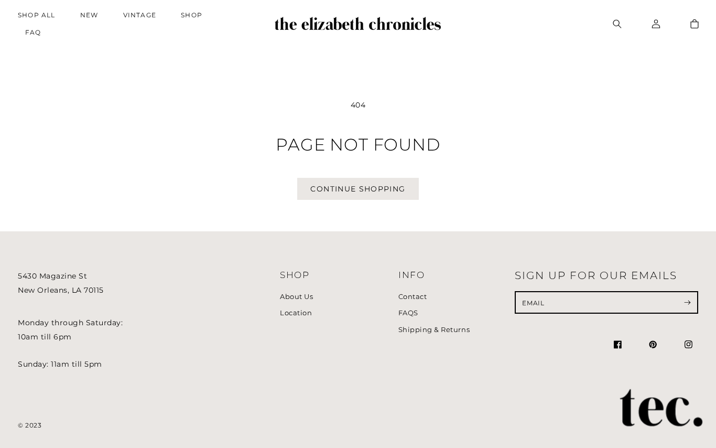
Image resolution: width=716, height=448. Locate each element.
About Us (296, 297)
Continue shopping (357, 189)
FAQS (408, 313)
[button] (194, 15)
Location (296, 313)
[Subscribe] (687, 302)
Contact (412, 297)
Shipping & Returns (434, 330)
